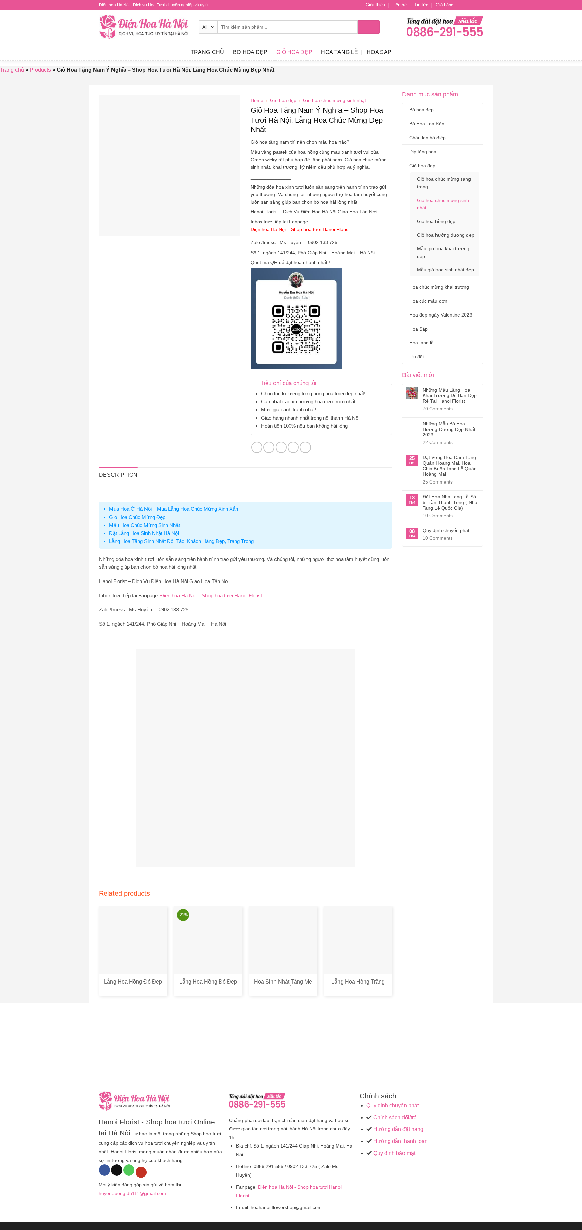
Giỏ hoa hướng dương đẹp (445, 235)
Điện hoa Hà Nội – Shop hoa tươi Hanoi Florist (301, 229)
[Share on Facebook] (256, 447)
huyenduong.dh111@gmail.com (132, 1193)
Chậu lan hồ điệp (427, 137)
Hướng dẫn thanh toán (400, 1141)
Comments (438, 408)
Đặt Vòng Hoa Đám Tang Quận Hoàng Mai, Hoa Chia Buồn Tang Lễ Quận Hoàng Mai (450, 466)
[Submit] (369, 27)
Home (257, 100)
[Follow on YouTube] (141, 1172)
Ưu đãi (416, 356)
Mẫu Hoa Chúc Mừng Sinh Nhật (144, 525)
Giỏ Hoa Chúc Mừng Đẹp (137, 517)
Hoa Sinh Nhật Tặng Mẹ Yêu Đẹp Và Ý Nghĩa (283, 985)
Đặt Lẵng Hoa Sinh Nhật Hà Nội (144, 533)
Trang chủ (12, 70)
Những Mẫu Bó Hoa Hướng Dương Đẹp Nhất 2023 (449, 429)
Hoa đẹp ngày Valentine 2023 (440, 315)
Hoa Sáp (379, 52)
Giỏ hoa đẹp (294, 52)
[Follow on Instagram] (467, 5)
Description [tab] (118, 475)
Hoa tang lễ (339, 52)
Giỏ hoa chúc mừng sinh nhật (443, 204)
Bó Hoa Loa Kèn (426, 123)
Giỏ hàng (444, 4)
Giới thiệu (375, 4)
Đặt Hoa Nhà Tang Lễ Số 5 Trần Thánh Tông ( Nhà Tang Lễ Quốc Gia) (450, 502)
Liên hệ (399, 4)
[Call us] (128, 1170)
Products (40, 70)
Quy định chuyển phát (446, 530)
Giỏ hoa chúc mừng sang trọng (444, 182)
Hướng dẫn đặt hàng (397, 1129)
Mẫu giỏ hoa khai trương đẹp (443, 252)
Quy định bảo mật (393, 1153)
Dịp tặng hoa (423, 151)
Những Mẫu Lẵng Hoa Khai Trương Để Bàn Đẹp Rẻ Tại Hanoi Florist (450, 395)
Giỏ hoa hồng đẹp (436, 221)
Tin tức (421, 4)
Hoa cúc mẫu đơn (428, 301)
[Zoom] (108, 227)
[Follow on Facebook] (460, 5)
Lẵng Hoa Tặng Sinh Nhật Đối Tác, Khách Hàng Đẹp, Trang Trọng (181, 541)
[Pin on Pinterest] (293, 447)
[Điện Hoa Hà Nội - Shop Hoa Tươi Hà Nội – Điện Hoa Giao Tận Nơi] (144, 27)
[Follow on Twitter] (473, 5)
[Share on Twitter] (268, 447)
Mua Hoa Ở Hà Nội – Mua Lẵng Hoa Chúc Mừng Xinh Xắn (173, 509)
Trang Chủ (207, 52)
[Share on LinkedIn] (305, 447)
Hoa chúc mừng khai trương (439, 287)
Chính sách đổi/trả (395, 1117)
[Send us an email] (480, 5)
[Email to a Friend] (281, 447)
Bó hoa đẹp (250, 52)
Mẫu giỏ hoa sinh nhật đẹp (445, 269)
